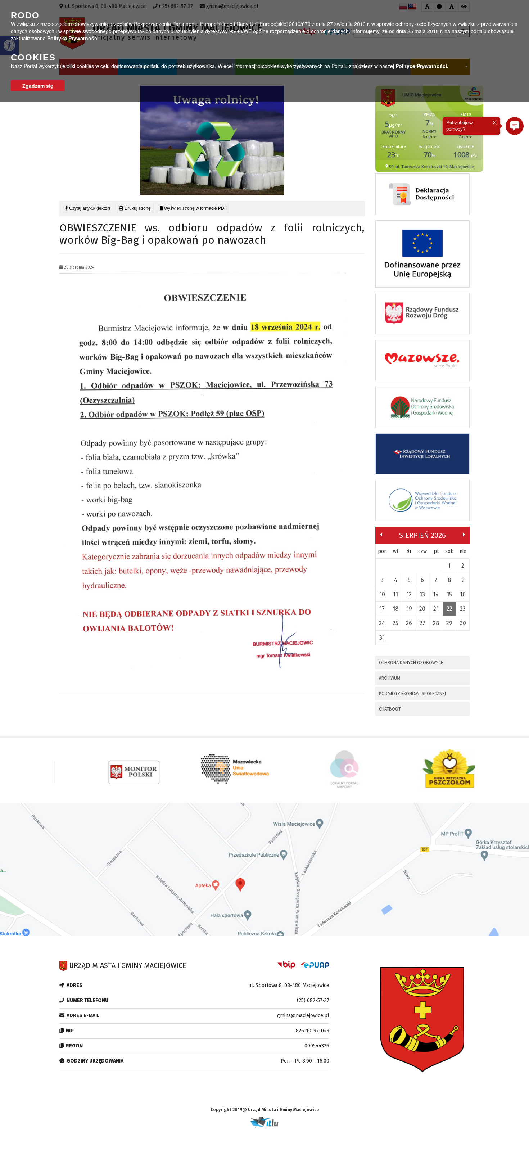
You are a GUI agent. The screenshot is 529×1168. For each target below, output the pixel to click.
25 (395, 623)
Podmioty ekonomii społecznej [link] (412, 693)
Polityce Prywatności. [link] (421, 65)
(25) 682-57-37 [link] (313, 1000)
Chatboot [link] (390, 709)
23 (463, 608)
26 (409, 623)
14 (436, 594)
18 (395, 608)
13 (422, 594)
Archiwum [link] (389, 678)
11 (395, 594)
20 (422, 608)
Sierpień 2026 (422, 535)
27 (422, 623)
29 (449, 623)
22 (449, 608)
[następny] (464, 534)
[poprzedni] (381, 534)
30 (463, 623)
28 (436, 623)
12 (409, 594)
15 (449, 594)
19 (409, 608)
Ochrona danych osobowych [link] (411, 662)
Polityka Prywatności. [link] (73, 38)
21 (436, 608)
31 (382, 637)
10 (382, 594)
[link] (135, 208)
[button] (515, 126)
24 (382, 623)
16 (463, 594)
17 (382, 608)
